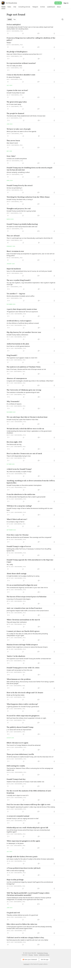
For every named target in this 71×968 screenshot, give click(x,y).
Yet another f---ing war (16, 294)
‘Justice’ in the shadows (16, 656)
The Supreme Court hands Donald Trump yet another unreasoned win (29, 658)
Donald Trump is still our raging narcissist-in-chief (22, 818)
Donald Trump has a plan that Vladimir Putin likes (22, 419)
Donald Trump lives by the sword (19, 185)
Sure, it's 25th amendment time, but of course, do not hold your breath (29, 271)
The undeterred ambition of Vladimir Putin (23, 367)
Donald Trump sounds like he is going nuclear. (21, 211)
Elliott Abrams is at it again (17, 743)
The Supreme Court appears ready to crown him (22, 358)
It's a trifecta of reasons (14, 404)
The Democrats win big (14, 444)
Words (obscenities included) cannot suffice (20, 296)
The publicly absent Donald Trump (20, 727)
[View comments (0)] (23, 33)
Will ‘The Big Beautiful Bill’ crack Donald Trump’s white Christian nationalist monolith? (28, 894)
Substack (26, 964)
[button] (3, 7)
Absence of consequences (17, 378)
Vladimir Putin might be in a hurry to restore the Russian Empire (27, 647)
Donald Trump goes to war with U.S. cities (23, 668)
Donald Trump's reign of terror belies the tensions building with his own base (30, 509)
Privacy (31, 955)
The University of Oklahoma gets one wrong (24, 390)
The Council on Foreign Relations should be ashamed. (24, 745)
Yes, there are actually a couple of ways (19, 471)
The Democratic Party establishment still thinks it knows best (26, 116)
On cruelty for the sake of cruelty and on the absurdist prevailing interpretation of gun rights (27, 634)
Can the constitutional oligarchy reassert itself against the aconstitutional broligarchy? (30, 883)
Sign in (66, 3)
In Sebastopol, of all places (15, 843)
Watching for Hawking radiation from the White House (28, 197)
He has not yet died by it (14, 188)
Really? (9, 42)
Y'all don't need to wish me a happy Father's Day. (25, 938)
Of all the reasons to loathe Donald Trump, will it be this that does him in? (30, 757)
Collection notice (44, 955)
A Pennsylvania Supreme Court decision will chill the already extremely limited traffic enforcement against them (29, 927)
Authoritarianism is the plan (18, 344)
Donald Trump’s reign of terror (19, 546)
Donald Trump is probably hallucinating (22, 224)
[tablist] (12, 19)
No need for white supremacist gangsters (23, 716)
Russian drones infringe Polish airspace (22, 645)
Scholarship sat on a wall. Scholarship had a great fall (27, 828)
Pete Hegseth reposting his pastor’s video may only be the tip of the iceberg (31, 807)
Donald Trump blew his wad (15, 93)
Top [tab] (14, 19)
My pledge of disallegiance (17, 52)
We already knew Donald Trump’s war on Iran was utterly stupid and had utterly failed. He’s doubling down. (30, 28)
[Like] (8, 33)
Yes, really (10, 564)
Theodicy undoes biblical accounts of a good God (22, 915)
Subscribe (58, 3)
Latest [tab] (10, 19)
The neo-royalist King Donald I (19, 280)
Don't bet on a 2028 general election (18, 346)
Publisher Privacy (42, 953)
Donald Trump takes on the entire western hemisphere (24, 485)
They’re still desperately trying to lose (19, 456)
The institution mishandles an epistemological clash (23, 392)
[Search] (62, 19)
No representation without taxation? (21, 63)
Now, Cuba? (11, 156)
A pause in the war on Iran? (17, 90)
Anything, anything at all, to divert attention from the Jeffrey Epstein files (31, 482)
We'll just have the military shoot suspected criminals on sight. (26, 718)
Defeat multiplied (14, 25)
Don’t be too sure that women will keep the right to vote (28, 804)
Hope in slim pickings (15, 880)
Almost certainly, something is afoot (18, 172)
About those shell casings (16, 574)
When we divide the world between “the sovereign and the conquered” (29, 537)
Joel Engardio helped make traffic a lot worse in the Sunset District (28, 610)
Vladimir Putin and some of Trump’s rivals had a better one (25, 782)
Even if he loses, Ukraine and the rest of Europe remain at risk (26, 369)
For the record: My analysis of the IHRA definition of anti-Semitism (29, 792)
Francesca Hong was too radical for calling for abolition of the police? (31, 39)
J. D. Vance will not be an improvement (19, 729)
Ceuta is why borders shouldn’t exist (21, 75)
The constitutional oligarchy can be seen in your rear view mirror (27, 587)
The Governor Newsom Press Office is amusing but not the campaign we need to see (30, 769)
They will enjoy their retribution (17, 622)
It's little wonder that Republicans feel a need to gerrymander (26, 497)
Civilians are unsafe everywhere (17, 158)
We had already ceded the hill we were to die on (25, 429)
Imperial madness (14, 269)
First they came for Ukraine (18, 535)
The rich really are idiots (14, 66)
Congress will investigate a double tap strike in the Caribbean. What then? (30, 381)
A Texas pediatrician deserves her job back (23, 868)
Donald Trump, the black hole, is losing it (20, 199)
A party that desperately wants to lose (22, 309)
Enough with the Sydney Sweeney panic (22, 857)
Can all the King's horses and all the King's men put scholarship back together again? (28, 831)
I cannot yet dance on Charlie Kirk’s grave (23, 631)
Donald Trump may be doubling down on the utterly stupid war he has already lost (29, 169)
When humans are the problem (19, 679)
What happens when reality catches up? (22, 704)
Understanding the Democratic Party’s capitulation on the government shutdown (29, 432)
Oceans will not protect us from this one (19, 670)
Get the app (44, 959)
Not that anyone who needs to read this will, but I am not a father (27, 940)
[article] (35, 29)
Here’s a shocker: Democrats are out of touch (24, 453)
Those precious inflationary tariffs (20, 754)
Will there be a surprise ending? (19, 506)
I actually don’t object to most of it (17, 795)
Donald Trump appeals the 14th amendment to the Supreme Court (30, 561)
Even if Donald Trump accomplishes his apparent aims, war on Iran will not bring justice (30, 254)
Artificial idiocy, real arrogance (19, 321)
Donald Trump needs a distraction (17, 335)
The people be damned (15, 113)
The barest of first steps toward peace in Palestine (27, 597)
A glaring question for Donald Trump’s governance (23, 706)
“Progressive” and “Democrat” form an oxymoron (22, 312)
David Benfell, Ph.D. (17, 31)
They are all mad (13, 236)
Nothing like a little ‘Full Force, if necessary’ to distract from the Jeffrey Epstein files (29, 550)
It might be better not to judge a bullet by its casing (23, 576)
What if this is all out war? (17, 519)
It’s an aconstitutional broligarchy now (22, 585)
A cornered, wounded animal (18, 816)
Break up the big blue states (15, 695)
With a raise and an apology (15, 870)
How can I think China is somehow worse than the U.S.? (24, 54)
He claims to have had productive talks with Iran (22, 226)
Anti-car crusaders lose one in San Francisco (24, 608)
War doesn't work (12, 143)
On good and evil (13, 913)
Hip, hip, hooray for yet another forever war (24, 332)
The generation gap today (17, 102)
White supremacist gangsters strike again (23, 841)
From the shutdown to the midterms (21, 494)
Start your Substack (30, 959)
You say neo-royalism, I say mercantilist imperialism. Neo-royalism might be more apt (31, 283)
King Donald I (12, 355)
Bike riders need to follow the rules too (22, 924)
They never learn (13, 141)
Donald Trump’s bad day (16, 779)
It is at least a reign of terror (15, 522)
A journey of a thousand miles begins (18, 599)
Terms (36, 955)
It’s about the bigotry (13, 77)
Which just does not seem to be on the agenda (21, 131)
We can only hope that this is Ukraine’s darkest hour (27, 417)
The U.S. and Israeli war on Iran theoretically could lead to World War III (29, 238)
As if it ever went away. (14, 104)
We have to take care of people (19, 129)
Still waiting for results (16, 766)
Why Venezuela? (13, 401)
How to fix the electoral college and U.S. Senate (25, 693)
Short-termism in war (15, 251)
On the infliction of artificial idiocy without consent (23, 323)
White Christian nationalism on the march (23, 620)
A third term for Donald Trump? (19, 469)
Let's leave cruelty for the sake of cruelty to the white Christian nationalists (30, 859)
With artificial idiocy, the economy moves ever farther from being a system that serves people (30, 682)
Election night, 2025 (14, 442)
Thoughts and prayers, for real (19, 209)
